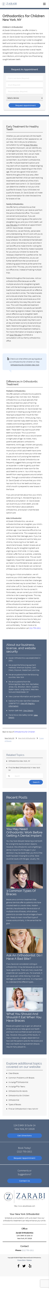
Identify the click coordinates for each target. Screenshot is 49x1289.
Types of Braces (15, 1104)
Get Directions (24, 1135)
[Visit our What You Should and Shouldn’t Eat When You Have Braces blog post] (24, 1011)
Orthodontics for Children (24, 731)
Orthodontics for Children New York (25, 364)
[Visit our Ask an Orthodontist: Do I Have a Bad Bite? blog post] (24, 952)
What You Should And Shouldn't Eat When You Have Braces (23, 1017)
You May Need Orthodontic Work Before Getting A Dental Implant (24, 832)
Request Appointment (24, 1158)
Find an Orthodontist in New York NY (23, 1109)
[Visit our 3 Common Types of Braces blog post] (24, 888)
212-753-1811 (12, 225)
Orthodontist (14, 1100)
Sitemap (29, 1260)
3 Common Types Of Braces (21, 892)
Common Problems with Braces (21, 1077)
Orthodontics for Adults (18, 1091)
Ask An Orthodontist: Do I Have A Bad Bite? (24, 956)
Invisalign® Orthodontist (18, 1082)
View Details (28, 710)
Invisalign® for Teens (17, 1086)
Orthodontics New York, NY (19, 761)
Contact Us (24, 1181)
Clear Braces (14, 1073)
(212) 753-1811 (31, 145)
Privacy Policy (21, 1260)
